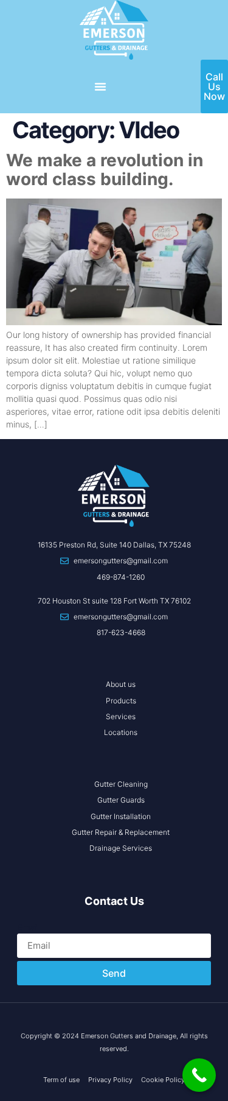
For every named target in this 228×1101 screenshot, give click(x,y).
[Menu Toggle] (100, 86)
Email (28, 927)
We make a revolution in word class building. (104, 169)
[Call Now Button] (199, 1075)
